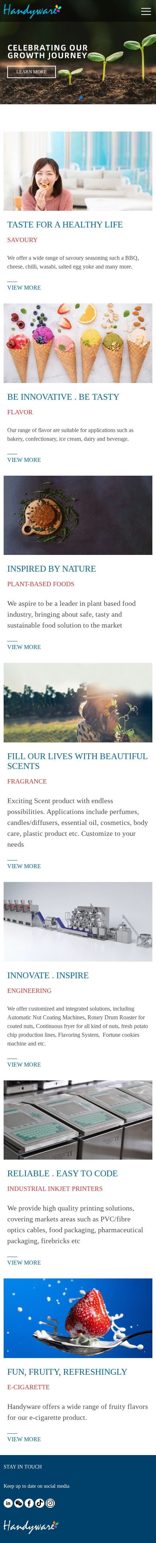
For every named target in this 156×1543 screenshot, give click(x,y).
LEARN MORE (31, 71)
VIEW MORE (24, 288)
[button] (75, 97)
